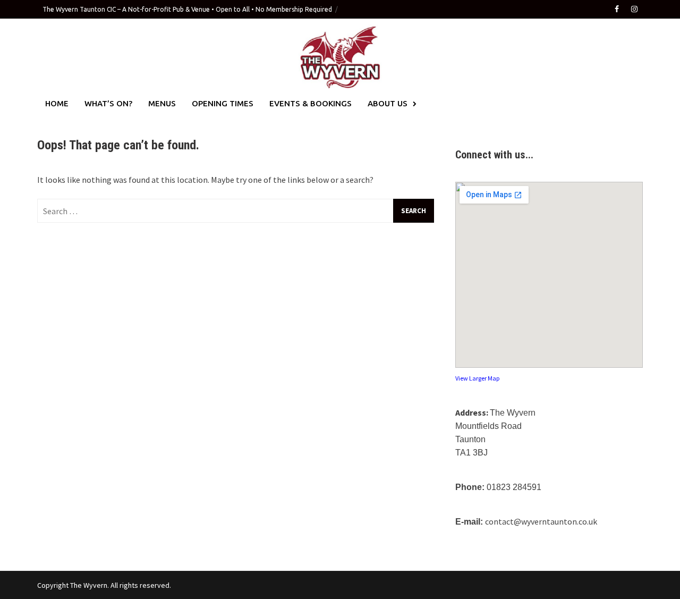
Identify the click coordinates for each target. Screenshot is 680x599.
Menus (162, 103)
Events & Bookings (310, 103)
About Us (387, 103)
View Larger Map (477, 378)
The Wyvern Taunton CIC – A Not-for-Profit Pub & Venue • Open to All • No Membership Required (187, 9)
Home (57, 103)
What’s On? (108, 103)
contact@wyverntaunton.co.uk (541, 521)
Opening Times (222, 103)
